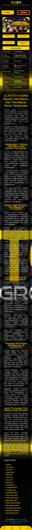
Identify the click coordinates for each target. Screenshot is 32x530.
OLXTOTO (24, 110)
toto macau (8, 152)
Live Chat (28, 529)
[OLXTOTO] (16, 4)
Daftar (11, 529)
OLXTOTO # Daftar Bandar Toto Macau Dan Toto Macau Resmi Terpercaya (16, 521)
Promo (4, 529)
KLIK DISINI (18, 87)
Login (20, 529)
